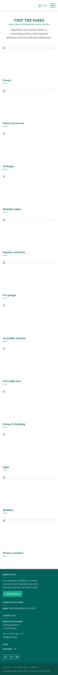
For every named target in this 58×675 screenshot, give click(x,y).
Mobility (8, 510)
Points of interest (13, 123)
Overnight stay (12, 381)
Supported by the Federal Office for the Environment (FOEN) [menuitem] (26, 671)
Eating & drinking (14, 424)
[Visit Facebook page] (5, 657)
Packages (8, 166)
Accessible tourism (14, 338)
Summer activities (14, 252)
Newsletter (9, 574)
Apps (6, 467)
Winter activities (13, 553)
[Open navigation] (52, 5)
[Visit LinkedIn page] (17, 657)
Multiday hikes (12, 209)
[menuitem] (42, 5)
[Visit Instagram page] (11, 657)
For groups (9, 295)
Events (7, 80)
